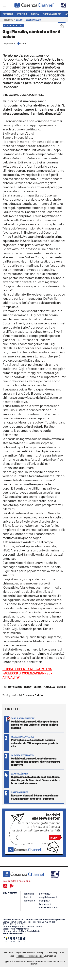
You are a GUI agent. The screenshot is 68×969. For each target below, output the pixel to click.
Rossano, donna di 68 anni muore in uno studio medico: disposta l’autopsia (34, 797)
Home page (8, 20)
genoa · (38, 686)
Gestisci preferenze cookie (29, 955)
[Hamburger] (4, 6)
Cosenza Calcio (33, 20)
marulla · (50, 686)
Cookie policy (51, 952)
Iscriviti (55, 837)
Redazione (8, 952)
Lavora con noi (50, 956)
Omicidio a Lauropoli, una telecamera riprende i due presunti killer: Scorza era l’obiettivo (35, 761)
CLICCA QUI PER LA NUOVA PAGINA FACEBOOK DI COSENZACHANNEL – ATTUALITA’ (27, 673)
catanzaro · (15, 686)
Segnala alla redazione (25, 952)
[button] (62, 26)
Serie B (61, 686)
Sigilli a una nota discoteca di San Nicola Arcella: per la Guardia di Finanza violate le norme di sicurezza (35, 780)
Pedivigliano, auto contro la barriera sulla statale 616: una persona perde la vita (34, 743)
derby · (28, 686)
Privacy (40, 952)
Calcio (19, 20)
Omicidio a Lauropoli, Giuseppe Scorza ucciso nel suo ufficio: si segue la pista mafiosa (34, 724)
